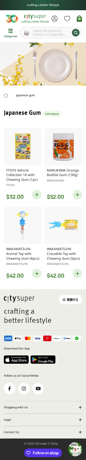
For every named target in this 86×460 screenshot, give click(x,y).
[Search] (76, 32)
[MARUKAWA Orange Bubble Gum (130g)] (63, 147)
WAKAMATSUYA (17, 264)
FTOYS (10, 185)
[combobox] (51, 32)
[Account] (54, 18)
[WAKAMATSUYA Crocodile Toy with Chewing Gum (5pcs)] (63, 225)
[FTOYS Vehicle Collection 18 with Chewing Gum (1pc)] (23, 147)
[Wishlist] (67, 18)
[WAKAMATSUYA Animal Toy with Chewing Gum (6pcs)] (23, 225)
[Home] (6, 95)
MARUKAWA (55, 180)
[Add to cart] (37, 194)
